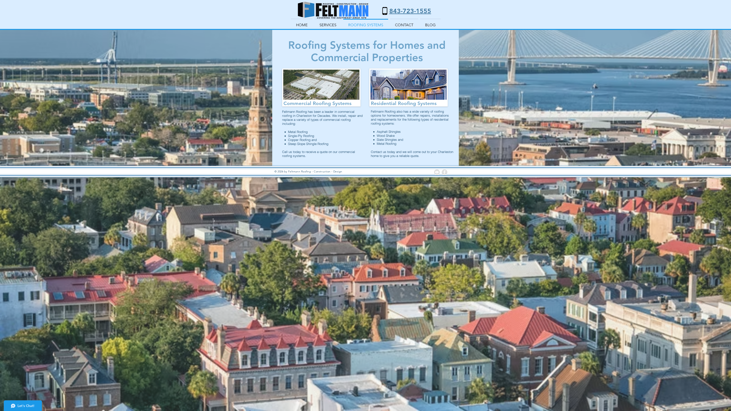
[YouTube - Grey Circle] (437, 172)
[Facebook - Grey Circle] (444, 172)
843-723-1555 (410, 11)
